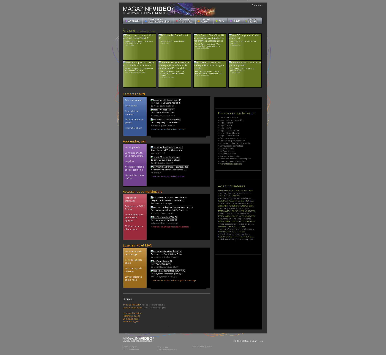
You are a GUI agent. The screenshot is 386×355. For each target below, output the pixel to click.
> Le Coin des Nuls (226, 148)
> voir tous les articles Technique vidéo (167, 176)
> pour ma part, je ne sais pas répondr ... (235, 218)
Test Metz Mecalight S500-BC (164, 220)
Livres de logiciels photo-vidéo (133, 278)
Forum (236, 20)
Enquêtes (129, 161)
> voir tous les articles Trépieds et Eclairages (170, 226)
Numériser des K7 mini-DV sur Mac (167, 150)
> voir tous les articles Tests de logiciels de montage (173, 280)
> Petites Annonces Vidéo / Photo (232, 161)
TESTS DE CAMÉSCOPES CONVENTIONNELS (236, 201)
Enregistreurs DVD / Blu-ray (134, 208)
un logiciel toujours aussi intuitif (164, 267)
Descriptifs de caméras (131, 112)
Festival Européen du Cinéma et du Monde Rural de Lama (139, 69)
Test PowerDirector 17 (161, 263)
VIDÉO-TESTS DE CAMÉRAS (229, 195)
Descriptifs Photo (133, 127)
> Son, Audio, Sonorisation (229, 156)
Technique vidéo (133, 147)
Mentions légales (131, 321)
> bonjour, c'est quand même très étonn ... (236, 229)
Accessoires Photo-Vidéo (185, 20)
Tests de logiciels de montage (133, 253)
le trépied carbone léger (161, 203)
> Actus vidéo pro (236, 45)
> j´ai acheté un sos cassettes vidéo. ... (234, 234)
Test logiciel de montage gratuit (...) (166, 273)
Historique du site (131, 315)
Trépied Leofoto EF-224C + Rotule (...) (167, 200)
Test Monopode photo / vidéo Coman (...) (169, 210)
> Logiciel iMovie (225, 125)
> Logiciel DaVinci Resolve (229, 133)
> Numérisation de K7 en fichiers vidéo (234, 143)
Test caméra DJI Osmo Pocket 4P (165, 102)
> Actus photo (235, 72)
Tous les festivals (131, 304)
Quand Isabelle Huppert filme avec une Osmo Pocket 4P (139, 42)
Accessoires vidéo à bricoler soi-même (134, 168)
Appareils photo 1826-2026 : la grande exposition (242, 69)
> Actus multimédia (202, 48)
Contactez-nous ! (131, 318)
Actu (221, 20)
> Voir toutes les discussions (230, 164)
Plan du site (163, 347)
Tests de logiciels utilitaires (133, 270)
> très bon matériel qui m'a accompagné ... (236, 239)
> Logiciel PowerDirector (228, 135)
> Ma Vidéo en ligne (226, 151)
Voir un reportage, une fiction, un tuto (134, 154)
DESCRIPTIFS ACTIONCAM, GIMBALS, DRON (236, 206)
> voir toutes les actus (146, 31)
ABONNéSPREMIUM (253, 20)
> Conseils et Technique (228, 117)
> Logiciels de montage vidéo (230, 120)
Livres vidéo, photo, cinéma (134, 177)
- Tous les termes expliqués (154, 307)
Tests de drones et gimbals (134, 121)
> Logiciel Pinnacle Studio (228, 130)
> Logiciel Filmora (225, 123)
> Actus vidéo (129, 45)
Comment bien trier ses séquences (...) (168, 169)
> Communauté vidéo (227, 153)
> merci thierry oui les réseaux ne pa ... (234, 213)
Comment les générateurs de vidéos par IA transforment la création (172, 73)
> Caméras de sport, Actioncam (231, 140)
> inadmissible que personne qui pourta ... (236, 203)
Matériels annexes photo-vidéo (134, 227)
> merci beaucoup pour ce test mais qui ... (236, 224)
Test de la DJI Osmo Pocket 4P (172, 41)
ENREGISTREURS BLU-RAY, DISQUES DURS (235, 190)
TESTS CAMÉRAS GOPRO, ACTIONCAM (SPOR (236, 211)
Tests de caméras (133, 100)
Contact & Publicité (131, 349)
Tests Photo (131, 105)
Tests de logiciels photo (133, 261)
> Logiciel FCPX (224, 128)
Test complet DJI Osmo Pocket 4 (165, 122)
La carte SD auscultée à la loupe (165, 159)
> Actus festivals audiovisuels (135, 72)
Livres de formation (132, 313)
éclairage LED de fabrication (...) (164, 223)
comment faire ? (158, 153)
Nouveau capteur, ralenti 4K (163, 125)
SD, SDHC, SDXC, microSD (162, 163)
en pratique (156, 172)
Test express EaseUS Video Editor (166, 254)
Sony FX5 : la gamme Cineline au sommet (243, 42)
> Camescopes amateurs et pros (232, 138)
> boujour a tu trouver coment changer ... (235, 198)
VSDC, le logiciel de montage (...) (164, 276)
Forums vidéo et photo (202, 346)
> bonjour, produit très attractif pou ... (234, 208)
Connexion (257, 5)
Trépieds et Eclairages (130, 199)
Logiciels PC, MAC (205, 20)
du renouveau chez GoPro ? (163, 115)
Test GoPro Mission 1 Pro (162, 112)
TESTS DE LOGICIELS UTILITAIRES (231, 226)
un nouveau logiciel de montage (165, 257)
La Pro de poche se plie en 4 (163, 106)
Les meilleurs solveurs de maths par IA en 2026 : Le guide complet (208, 72)
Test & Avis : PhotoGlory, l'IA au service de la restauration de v (207, 45)
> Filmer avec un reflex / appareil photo (235, 158)
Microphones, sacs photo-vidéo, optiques (134, 217)
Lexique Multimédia (132, 307)
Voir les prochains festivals (153, 305)
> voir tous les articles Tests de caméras (168, 129)
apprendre (133, 20)
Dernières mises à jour (167, 350)
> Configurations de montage (230, 146)
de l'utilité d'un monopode (162, 213)
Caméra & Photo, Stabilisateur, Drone (159, 20)
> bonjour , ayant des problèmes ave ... (234, 193)
